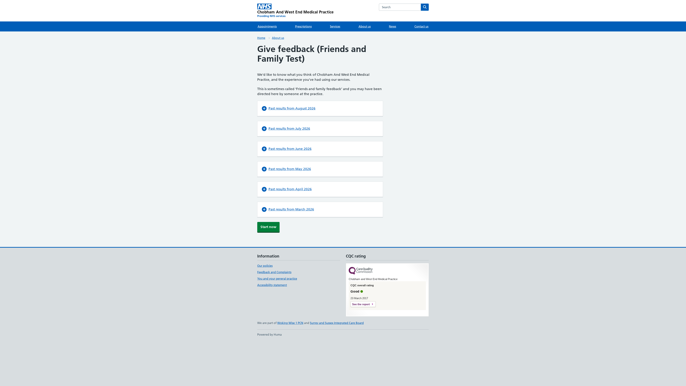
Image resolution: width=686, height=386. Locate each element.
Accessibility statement (272, 285)
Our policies (265, 266)
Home (261, 38)
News (392, 26)
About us (365, 26)
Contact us (421, 26)
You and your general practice (277, 278)
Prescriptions (303, 26)
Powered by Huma (269, 334)
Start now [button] (268, 227)
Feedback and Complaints (274, 272)
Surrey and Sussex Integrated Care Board (337, 323)
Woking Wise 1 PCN (290, 323)
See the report (361, 304)
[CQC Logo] (361, 271)
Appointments (267, 26)
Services (335, 26)
